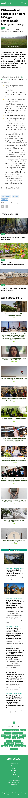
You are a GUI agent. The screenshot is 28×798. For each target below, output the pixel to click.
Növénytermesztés (9, 743)
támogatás (4, 199)
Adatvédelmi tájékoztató (14, 780)
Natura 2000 (15, 196)
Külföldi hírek (16, 740)
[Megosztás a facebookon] (2, 206)
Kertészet (20, 738)
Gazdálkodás (8, 738)
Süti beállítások (14, 789)
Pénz (11, 746)
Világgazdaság (14, 777)
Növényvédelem (19, 743)
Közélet (9, 740)
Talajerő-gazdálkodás (19, 746)
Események (14, 735)
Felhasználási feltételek (14, 782)
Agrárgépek (5, 730)
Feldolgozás (22, 735)
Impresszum (14, 784)
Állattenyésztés (14, 730)
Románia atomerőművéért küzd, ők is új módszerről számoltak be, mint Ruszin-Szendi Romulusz (14, 572)
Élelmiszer (7, 732)
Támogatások (13, 749)
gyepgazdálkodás (6, 196)
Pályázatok (4, 746)
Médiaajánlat (14, 787)
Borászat (22, 730)
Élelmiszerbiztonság (17, 732)
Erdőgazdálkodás (6, 735)
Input (14, 738)
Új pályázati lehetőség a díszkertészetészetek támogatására (12, 264)
